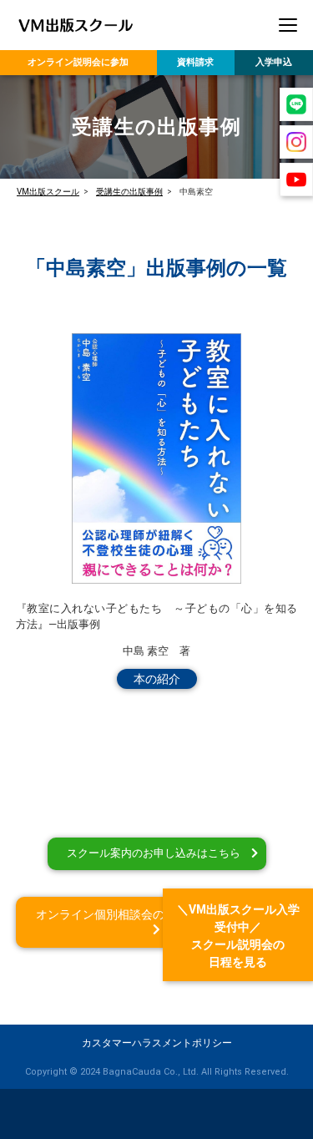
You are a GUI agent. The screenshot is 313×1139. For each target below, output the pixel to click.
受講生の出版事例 (129, 191)
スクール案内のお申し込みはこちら (153, 853)
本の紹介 (157, 679)
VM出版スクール (48, 191)
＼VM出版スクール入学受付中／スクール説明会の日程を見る (238, 936)
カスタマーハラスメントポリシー (157, 1043)
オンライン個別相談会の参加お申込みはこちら (158, 914)
